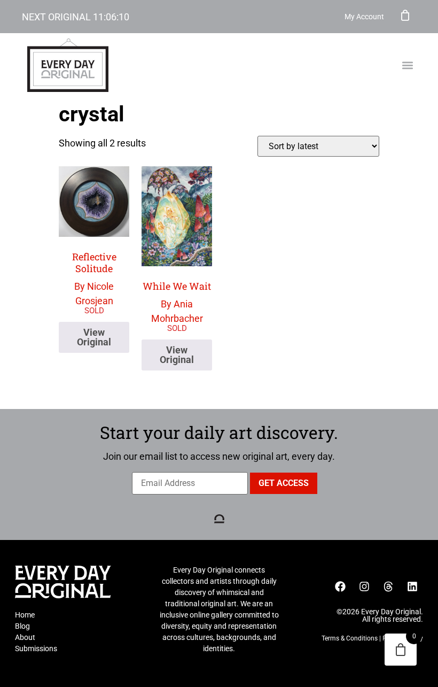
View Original (94, 337)
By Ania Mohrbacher (177, 302)
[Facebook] (340, 586)
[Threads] (388, 586)
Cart (405, 15)
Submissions (36, 648)
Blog (22, 626)
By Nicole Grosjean (94, 278)
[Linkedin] (412, 586)
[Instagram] (364, 586)
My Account (364, 16)
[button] (407, 65)
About (25, 637)
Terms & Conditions (350, 638)
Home (25, 615)
